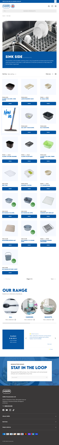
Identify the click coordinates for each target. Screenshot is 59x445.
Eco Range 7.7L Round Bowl (27, 241)
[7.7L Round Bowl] (48, 173)
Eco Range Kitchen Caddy (9, 269)
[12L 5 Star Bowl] (48, 116)
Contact (55, 1)
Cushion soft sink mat (47, 212)
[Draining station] (29, 173)
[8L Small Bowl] (48, 87)
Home (3, 15)
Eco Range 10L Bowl (27, 212)
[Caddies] (29, 306)
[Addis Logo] (6, 6)
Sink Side (8, 15)
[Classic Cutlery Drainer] (10, 144)
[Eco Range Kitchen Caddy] (10, 257)
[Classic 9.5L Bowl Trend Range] (48, 144)
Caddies (29, 317)
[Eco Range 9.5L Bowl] (10, 201)
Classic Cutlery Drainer (9, 156)
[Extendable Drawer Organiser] (48, 228)
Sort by (4, 74)
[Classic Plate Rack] (29, 144)
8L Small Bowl (44, 98)
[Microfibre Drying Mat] (10, 228)
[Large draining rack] (29, 87)
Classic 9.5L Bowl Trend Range (47, 157)
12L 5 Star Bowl (44, 127)
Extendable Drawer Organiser (46, 241)
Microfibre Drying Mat (9, 240)
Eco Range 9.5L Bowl (8, 212)
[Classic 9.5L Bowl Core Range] (10, 87)
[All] (11, 306)
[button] (52, 6)
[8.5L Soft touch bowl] (29, 116)
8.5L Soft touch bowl (27, 127)
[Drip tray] (10, 173)
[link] (12, 279)
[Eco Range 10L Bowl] (29, 201)
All (10, 317)
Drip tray (5, 185)
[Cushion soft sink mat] (48, 201)
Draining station (26, 185)
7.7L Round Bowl (45, 185)
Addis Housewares (9, 441)
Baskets (48, 317)
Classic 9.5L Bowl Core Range (9, 99)
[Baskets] (48, 306)
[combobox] (29, 11)
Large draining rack (27, 98)
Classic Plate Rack (26, 156)
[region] (40, 338)
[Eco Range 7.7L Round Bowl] (29, 228)
